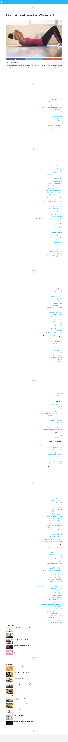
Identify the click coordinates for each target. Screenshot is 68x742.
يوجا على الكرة (58, 398)
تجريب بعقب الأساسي (57, 404)
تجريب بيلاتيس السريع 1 (18, 678)
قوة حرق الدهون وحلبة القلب (55, 312)
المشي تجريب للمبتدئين (57, 253)
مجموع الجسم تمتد (58, 359)
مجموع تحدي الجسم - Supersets (54, 516)
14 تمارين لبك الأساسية (57, 99)
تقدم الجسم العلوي (58, 602)
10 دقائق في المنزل (57, 181)
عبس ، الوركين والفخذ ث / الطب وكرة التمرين (52, 107)
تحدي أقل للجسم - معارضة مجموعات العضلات (51, 413)
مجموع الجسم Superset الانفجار (55, 532)
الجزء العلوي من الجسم (57, 597)
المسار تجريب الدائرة (57, 330)
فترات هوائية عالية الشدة (56, 232)
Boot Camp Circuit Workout (55, 301)
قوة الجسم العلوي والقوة (56, 608)
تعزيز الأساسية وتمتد (57, 118)
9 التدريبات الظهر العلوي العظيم (55, 554)
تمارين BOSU (59, 170)
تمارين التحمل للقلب (57, 223)
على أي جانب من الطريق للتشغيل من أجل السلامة (23, 721)
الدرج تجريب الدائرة (57, 321)
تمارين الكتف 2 (58, 593)
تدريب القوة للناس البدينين (56, 461)
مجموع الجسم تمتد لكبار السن (55, 393)
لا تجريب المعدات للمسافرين (55, 437)
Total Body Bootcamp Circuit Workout (21, 651)
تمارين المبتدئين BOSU (57, 168)
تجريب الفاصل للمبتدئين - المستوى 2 (54, 211)
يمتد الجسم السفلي (57, 348)
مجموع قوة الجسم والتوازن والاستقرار (53, 527)
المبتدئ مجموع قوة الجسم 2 (55, 452)
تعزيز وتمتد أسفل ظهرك (56, 357)
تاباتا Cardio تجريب (58, 242)
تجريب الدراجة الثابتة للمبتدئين (55, 251)
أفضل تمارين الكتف (57, 565)
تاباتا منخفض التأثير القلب (56, 244)
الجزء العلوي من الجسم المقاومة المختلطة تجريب (51, 604)
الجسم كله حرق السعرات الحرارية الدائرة (53, 332)
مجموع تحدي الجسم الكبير (56, 534)
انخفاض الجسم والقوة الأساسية (55, 411)
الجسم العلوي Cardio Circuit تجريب (54, 599)
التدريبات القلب (58, 178)
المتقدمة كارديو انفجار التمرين (55, 203)
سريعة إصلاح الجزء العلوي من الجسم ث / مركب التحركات (49, 586)
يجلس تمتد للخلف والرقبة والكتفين (54, 355)
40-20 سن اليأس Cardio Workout (54, 183)
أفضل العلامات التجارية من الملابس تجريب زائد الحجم (24, 698)
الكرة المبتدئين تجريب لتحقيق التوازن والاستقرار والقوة (50, 444)
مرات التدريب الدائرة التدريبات (55, 325)
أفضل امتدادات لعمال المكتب (55, 343)
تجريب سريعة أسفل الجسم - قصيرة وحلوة (52, 429)
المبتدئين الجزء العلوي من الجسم (54, 547)
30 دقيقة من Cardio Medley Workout (53, 192)
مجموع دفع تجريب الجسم (56, 509)
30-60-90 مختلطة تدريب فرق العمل (54, 190)
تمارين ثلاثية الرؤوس (57, 595)
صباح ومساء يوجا (58, 350)
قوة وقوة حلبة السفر (57, 323)
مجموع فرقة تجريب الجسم (56, 514)
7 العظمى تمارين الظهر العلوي (55, 549)
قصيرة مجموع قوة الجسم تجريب (54, 504)
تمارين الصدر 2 (58, 574)
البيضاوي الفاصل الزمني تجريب (55, 227)
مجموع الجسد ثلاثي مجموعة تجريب (54, 536)
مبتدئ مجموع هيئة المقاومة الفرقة (54, 447)
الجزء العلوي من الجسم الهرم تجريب (54, 611)
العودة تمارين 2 (58, 561)
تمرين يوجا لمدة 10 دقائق (56, 341)
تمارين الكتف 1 (58, 590)
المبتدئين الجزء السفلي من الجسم (54, 406)
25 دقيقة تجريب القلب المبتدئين (55, 188)
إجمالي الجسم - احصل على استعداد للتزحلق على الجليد (50, 520)
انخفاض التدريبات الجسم (56, 420)
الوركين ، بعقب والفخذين (56, 408)
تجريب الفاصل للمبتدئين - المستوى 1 (54, 208)
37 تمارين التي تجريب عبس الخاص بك (53, 101)
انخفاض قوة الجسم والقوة (56, 418)
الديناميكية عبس (58, 120)
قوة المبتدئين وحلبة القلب (56, 298)
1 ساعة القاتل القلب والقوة (56, 296)
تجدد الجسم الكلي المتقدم (56, 500)
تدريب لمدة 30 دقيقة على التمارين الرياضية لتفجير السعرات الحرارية (47, 197)
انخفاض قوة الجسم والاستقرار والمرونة (53, 427)
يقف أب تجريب (58, 127)
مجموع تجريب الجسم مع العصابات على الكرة (52, 541)
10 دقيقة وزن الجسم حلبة (56, 291)
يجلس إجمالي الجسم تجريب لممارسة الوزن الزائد (51, 458)
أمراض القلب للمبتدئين (57, 220)
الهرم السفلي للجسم (57, 422)
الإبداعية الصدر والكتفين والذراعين (54, 579)
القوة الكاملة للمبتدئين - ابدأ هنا (55, 449)
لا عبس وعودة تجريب (57, 123)
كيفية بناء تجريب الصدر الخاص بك (54, 581)
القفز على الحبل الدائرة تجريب (55, 314)
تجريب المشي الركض (57, 249)
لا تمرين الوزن (59, 435)
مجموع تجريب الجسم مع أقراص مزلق (53, 539)
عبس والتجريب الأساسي (56, 105)
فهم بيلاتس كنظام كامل (18, 715)
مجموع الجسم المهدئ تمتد (56, 361)
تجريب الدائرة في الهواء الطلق (55, 319)
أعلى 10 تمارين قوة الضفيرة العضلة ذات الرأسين (23, 627)
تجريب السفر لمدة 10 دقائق (56, 498)
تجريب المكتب (59, 456)
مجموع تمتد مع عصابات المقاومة (55, 395)
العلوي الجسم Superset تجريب (55, 615)
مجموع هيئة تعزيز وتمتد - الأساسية (54, 525)
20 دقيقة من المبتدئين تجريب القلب (54, 185)
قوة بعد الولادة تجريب (57, 502)
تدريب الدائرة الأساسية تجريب (55, 305)
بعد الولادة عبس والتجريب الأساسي (54, 125)
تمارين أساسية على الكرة (56, 116)
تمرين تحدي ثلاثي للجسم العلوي (55, 620)
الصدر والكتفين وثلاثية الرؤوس (55, 577)
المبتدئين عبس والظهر (57, 111)
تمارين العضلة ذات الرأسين (56, 568)
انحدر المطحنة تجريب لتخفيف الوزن (54, 235)
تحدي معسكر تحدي (57, 303)
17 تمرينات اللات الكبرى (56, 552)
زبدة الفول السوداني (17, 709)
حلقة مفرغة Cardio (57, 246)
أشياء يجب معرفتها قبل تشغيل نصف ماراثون (22, 684)
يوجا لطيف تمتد (58, 345)
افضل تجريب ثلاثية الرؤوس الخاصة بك (53, 622)
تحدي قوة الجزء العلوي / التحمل (55, 617)
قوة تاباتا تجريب (58, 507)
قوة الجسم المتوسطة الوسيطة (55, 454)
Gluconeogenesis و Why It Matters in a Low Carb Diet (24, 666)
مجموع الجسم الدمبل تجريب (55, 518)
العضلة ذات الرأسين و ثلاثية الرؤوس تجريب (52, 570)
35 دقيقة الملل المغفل (57, 199)
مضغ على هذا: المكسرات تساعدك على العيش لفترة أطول (25, 689)
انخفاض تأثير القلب (58, 240)
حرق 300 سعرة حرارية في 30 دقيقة (54, 216)
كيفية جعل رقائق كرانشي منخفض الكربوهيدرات (23, 672)
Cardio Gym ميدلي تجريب (56, 225)
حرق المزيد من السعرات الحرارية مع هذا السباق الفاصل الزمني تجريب (46, 218)
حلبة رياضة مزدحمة (57, 310)
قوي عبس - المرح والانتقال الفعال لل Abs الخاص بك (50, 129)
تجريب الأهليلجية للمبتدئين (56, 230)
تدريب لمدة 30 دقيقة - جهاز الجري (54, 194)
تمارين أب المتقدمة (58, 109)
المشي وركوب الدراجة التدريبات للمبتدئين (53, 256)
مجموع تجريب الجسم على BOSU (54, 174)
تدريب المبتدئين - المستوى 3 (56, 214)
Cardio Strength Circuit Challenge (54, 307)
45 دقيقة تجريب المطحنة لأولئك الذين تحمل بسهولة (51, 201)
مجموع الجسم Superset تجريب (55, 529)
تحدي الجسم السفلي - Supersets (54, 415)
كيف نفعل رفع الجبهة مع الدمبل (20, 633)
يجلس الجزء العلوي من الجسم (55, 588)
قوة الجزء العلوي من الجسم (56, 613)
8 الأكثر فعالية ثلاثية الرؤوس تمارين (54, 556)
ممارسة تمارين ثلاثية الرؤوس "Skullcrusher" (22, 645)
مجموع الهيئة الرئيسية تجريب (55, 523)
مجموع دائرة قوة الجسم (56, 328)
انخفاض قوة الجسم (58, 424)
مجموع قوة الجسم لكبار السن (55, 463)
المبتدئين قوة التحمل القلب (56, 206)
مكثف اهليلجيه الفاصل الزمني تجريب (54, 237)
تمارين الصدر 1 (58, 572)
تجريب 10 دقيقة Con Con (56, 294)
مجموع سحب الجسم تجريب (56, 511)
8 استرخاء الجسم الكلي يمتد (56, 339)
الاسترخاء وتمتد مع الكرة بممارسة (54, 352)
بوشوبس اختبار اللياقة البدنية (55, 583)
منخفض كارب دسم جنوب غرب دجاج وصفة (22, 703)
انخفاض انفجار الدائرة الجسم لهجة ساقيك (21, 639)
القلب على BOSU (58, 172)
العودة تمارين (59, 558)
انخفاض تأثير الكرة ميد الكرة (56, 316)
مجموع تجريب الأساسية (57, 132)
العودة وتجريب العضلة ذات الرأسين (54, 563)
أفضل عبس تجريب (58, 114)
